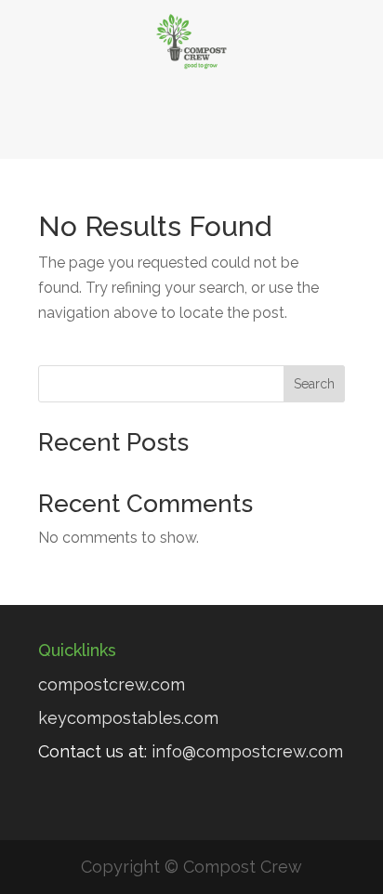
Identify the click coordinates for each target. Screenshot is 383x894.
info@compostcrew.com (247, 751)
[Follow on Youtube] (216, 123)
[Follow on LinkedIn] (166, 123)
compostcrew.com (111, 684)
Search (314, 383)
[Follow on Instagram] (266, 123)
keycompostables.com (128, 718)
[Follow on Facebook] (116, 123)
